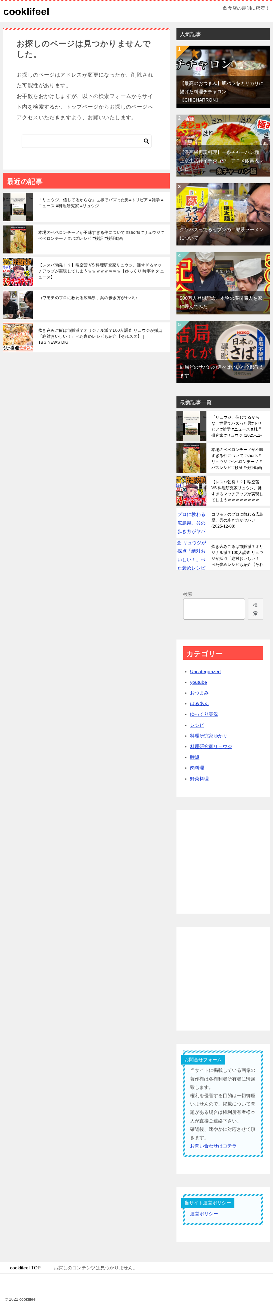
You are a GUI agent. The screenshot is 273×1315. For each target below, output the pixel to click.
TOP (25, 1267)
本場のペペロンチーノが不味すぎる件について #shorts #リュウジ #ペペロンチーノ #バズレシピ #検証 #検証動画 (101, 235)
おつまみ (199, 692)
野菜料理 (199, 778)
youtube (198, 682)
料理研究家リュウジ (211, 746)
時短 (194, 757)
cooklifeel (26, 11)
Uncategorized (205, 671)
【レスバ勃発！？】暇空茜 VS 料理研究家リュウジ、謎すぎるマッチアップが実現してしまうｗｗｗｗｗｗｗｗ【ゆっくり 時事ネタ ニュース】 (101, 271)
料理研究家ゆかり (208, 735)
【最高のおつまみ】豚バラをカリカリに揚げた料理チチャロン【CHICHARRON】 (222, 92)
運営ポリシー (204, 1213)
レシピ (197, 725)
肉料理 (197, 767)
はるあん (199, 703)
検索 (187, 594)
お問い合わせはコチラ (213, 1145)
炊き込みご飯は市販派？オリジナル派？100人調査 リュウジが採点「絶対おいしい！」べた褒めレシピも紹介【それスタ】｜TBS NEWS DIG (100, 336)
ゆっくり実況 (204, 714)
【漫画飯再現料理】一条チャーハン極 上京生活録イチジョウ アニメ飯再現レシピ (222, 161)
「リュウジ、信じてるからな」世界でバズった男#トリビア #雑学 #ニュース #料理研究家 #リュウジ (100, 203)
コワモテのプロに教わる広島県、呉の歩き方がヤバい (87, 297)
